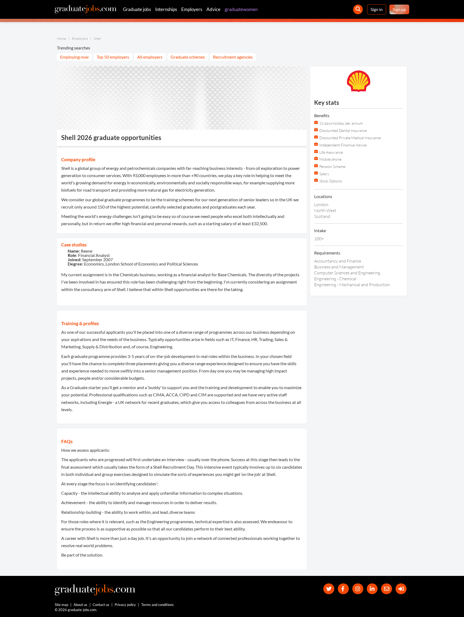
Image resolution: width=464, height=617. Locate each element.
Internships (166, 9)
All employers (149, 56)
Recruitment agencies (233, 56)
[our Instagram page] (357, 588)
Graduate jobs (137, 9)
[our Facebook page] (343, 588)
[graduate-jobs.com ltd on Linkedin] (372, 588)
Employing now (74, 56)
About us (80, 604)
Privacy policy (125, 604)
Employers (191, 9)
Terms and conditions (157, 604)
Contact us (101, 604)
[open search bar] (358, 9)
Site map (61, 604)
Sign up (399, 9)
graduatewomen (241, 9)
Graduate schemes (188, 56)
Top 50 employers (113, 56)
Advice (213, 9)
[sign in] (401, 588)
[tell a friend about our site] (386, 588)
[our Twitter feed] (328, 588)
